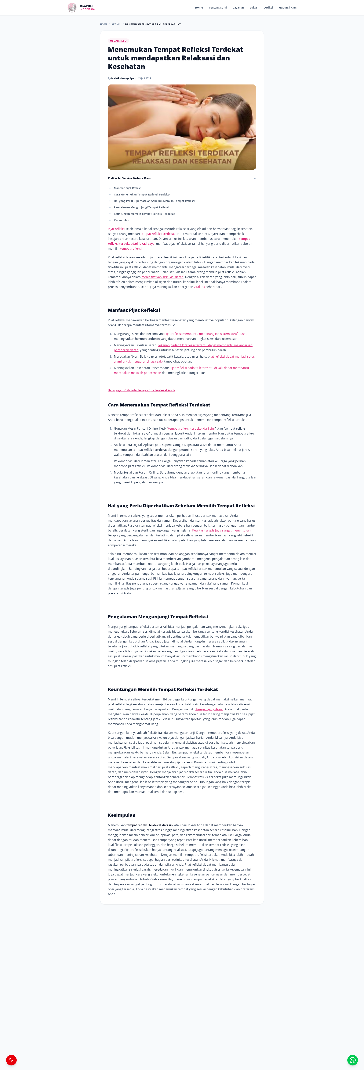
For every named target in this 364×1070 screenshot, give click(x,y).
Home (199, 7)
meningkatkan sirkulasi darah (162, 277)
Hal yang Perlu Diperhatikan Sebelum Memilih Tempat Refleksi (154, 201)
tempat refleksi (131, 248)
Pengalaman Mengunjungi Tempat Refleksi (141, 207)
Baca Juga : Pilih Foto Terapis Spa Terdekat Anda (141, 390)
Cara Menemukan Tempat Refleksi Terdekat (142, 194)
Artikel (268, 7)
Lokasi (254, 7)
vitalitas (199, 287)
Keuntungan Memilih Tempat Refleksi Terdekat (144, 214)
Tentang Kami (218, 7)
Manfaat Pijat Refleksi (128, 188)
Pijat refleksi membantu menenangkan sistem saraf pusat (205, 334)
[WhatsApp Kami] (352, 1060)
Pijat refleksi (116, 229)
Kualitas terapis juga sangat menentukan (221, 530)
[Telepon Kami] (11, 1060)
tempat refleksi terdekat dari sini (191, 428)
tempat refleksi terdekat (158, 234)
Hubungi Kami (288, 7)
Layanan (238, 7)
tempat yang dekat (209, 709)
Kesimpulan (121, 220)
